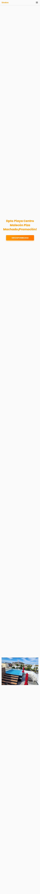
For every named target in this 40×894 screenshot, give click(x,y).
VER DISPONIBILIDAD (20, 238)
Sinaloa (5, 2)
